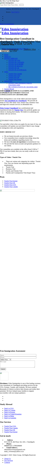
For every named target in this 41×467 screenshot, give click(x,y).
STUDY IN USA (14, 60)
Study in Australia (10, 418)
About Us (7, 56)
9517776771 (15, 12)
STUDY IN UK (13, 68)
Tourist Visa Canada (15, 74)
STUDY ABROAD (11, 58)
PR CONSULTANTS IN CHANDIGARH (23, 87)
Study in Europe (9, 412)
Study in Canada (9, 410)
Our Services (8, 460)
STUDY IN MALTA (15, 66)
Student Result (9, 89)
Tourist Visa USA (14, 75)
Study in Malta (9, 416)
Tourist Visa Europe (15, 79)
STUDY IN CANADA (16, 62)
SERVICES (8, 81)
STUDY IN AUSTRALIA (17, 70)
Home (6, 55)
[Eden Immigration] (14, 31)
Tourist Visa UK (13, 77)
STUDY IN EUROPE (15, 64)
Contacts (7, 462)
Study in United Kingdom (12, 414)
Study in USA (9, 408)
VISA (6, 72)
